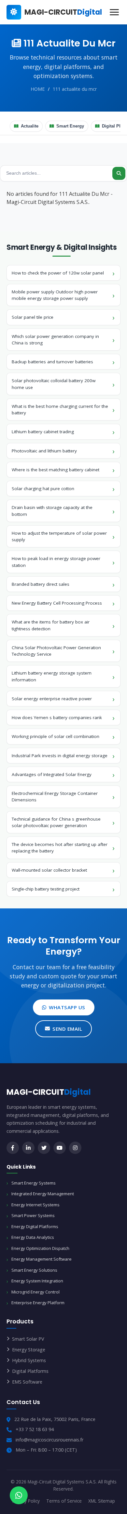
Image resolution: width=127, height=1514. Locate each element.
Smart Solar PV (28, 1339)
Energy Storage (28, 1350)
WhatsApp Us (67, 1007)
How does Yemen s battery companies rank (57, 717)
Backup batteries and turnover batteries (52, 362)
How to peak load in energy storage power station (56, 562)
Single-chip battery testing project (45, 889)
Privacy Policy (26, 1501)
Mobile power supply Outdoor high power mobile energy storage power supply (55, 295)
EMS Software (27, 1382)
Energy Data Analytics (32, 1237)
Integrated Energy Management (42, 1194)
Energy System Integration (37, 1281)
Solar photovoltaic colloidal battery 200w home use (53, 384)
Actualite (29, 126)
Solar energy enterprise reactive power (52, 699)
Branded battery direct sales (40, 584)
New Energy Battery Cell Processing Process (57, 603)
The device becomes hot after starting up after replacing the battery (59, 847)
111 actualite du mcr (75, 89)
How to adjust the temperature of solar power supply (59, 536)
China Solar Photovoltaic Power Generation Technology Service (56, 651)
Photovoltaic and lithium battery (44, 451)
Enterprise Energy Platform (37, 1303)
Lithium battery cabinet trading (43, 432)
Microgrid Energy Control (35, 1292)
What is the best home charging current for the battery (60, 409)
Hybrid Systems (29, 1360)
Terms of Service (64, 1501)
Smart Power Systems (33, 1215)
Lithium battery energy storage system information (52, 676)
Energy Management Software (41, 1259)
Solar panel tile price (32, 317)
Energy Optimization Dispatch (40, 1248)
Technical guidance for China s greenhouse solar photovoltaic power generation (56, 822)
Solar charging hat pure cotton (43, 488)
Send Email (67, 1028)
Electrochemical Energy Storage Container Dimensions (55, 796)
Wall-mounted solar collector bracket (49, 870)
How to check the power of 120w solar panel (58, 273)
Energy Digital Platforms (34, 1226)
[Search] (118, 173)
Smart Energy (70, 126)
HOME (38, 89)
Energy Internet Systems (35, 1205)
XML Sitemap (101, 1501)
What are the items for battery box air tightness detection (51, 625)
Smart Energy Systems (33, 1183)
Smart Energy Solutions (34, 1270)
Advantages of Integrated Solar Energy (52, 774)
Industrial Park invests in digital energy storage (59, 755)
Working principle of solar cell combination (55, 736)
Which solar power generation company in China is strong (55, 339)
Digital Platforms (30, 1371)
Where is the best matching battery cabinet (55, 470)
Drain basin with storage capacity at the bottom (52, 510)
